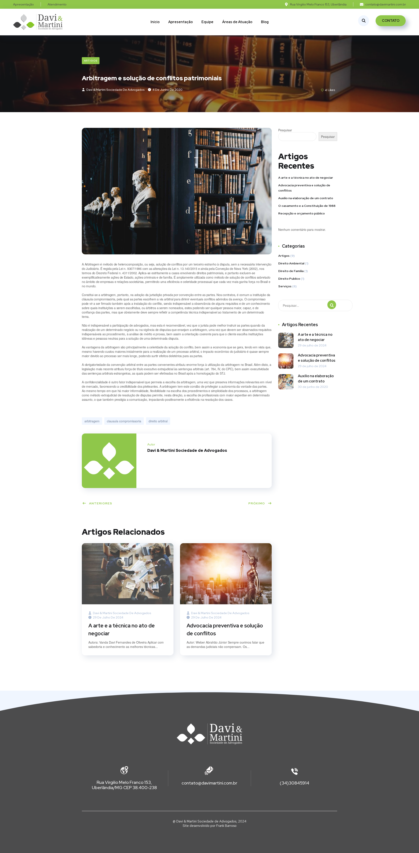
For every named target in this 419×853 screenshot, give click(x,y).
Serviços (285, 286)
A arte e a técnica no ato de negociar (121, 629)
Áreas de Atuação (237, 22)
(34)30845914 (294, 783)
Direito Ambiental (291, 263)
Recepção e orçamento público (301, 213)
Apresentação (180, 22)
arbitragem (92, 421)
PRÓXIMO (256, 503)
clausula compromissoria (124, 421)
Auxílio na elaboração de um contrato (305, 198)
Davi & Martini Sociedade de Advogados (115, 90)
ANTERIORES (100, 503)
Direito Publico (289, 279)
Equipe (207, 22)
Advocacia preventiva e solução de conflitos (225, 629)
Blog (265, 22)
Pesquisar (285, 130)
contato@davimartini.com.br (209, 783)
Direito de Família (291, 271)
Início (155, 22)
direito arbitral (158, 421)
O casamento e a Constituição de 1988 (306, 206)
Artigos (90, 60)
